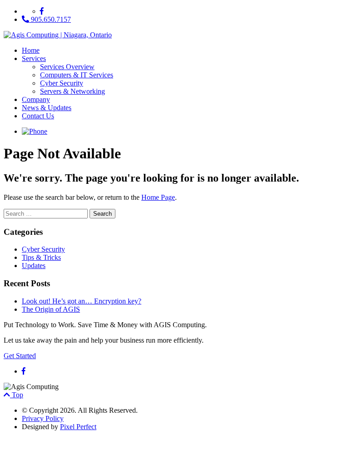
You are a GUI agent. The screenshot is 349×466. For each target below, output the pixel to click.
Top (16, 395)
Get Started (20, 356)
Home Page (158, 197)
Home (31, 50)
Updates (33, 265)
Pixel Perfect (78, 427)
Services (34, 58)
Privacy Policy (43, 418)
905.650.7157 (50, 19)
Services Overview (67, 67)
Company (36, 99)
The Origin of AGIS (51, 309)
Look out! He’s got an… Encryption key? (81, 301)
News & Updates (46, 107)
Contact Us (38, 116)
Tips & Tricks (41, 257)
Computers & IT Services (76, 75)
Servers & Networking (72, 91)
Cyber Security (61, 83)
